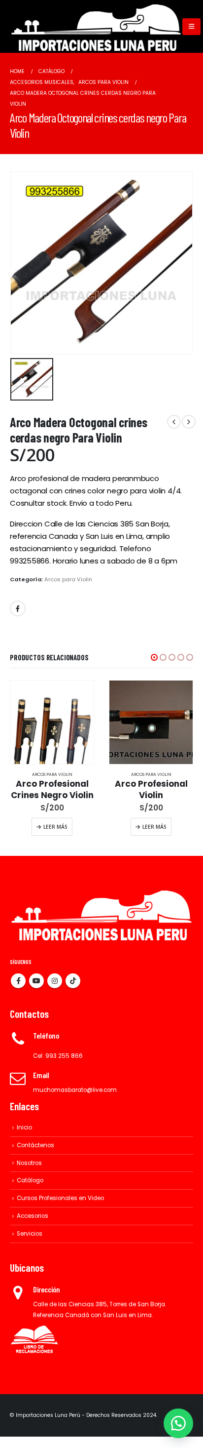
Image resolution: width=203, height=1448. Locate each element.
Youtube (36, 980)
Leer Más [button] (55, 826)
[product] (52, 722)
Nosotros (29, 1163)
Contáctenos (35, 1145)
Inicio (24, 1127)
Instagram (54, 980)
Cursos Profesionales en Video (60, 1198)
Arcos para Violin (68, 579)
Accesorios (32, 1216)
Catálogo (30, 1180)
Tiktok (73, 980)
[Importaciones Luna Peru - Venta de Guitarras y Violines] (96, 26)
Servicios (29, 1234)
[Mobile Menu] (191, 26)
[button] (154, 657)
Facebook (18, 608)
